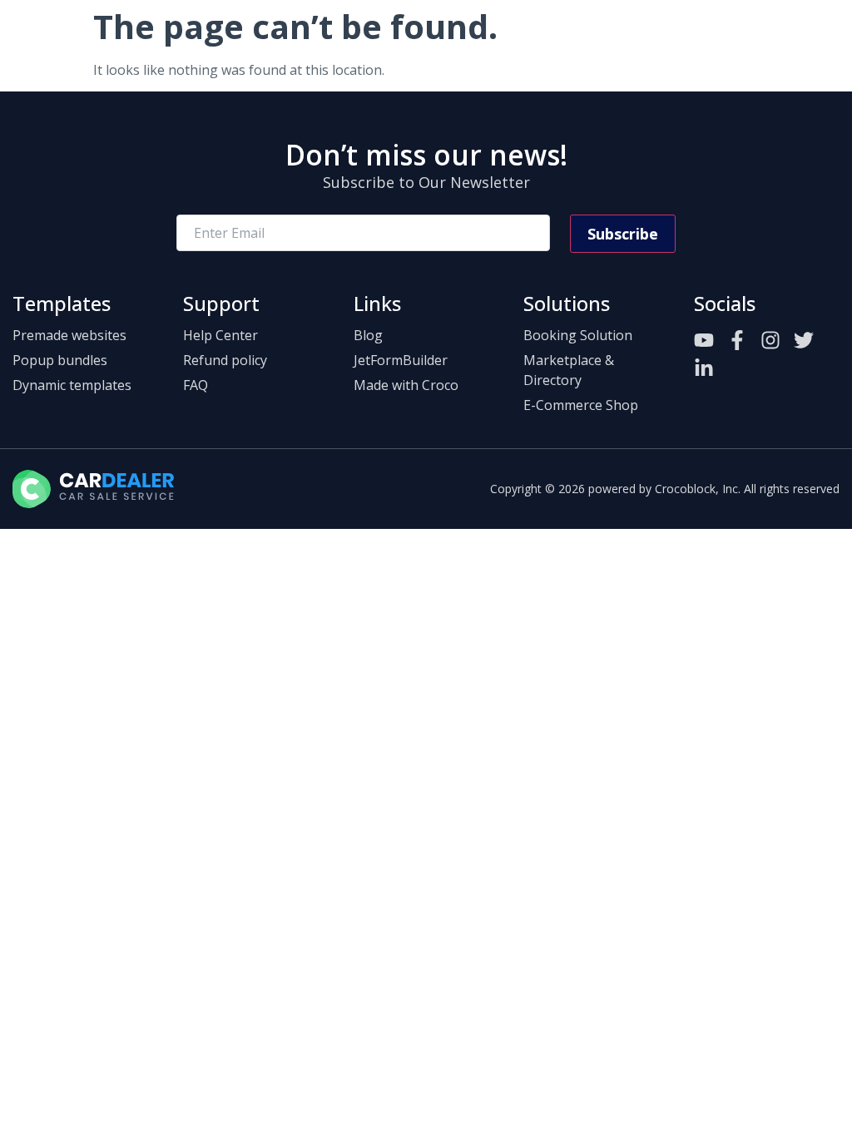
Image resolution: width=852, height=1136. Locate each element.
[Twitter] (804, 340)
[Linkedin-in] (704, 368)
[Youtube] (704, 340)
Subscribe (622, 234)
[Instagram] (770, 340)
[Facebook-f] (737, 340)
